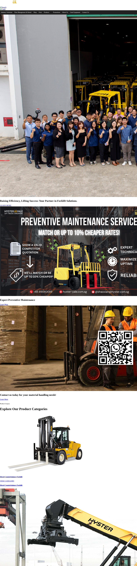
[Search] (3, 7)
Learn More (4, 304)
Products (46, 12)
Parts (40, 12)
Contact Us (85, 12)
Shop (35, 12)
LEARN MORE (5, 205)
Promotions (56, 12)
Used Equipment (75, 12)
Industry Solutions (6, 12)
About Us (65, 12)
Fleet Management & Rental (22, 12)
